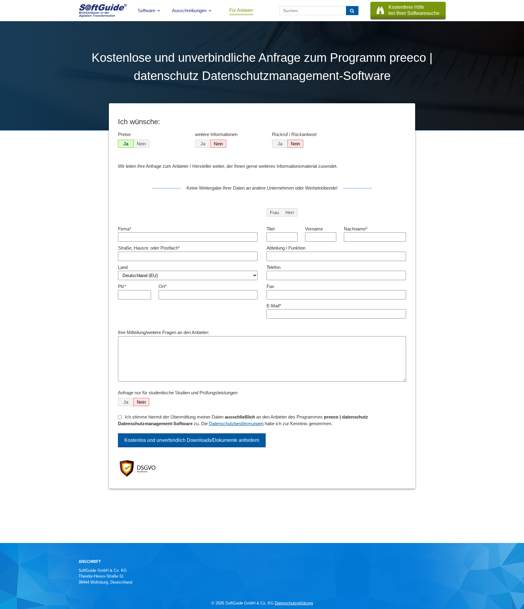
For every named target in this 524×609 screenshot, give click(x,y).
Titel (270, 228)
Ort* (163, 286)
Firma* (124, 228)
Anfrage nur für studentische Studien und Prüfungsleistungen (177, 392)
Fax (270, 286)
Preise (124, 134)
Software (146, 10)
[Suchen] (352, 10)
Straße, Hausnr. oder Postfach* (149, 247)
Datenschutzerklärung (294, 603)
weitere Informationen (216, 134)
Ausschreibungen (189, 10)
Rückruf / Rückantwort (294, 134)
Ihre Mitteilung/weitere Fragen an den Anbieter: (163, 332)
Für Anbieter (241, 10)
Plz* (122, 286)
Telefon (273, 267)
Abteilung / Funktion (286, 247)
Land (123, 267)
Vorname (314, 228)
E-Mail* (274, 305)
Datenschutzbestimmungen (236, 423)
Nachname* (356, 228)
